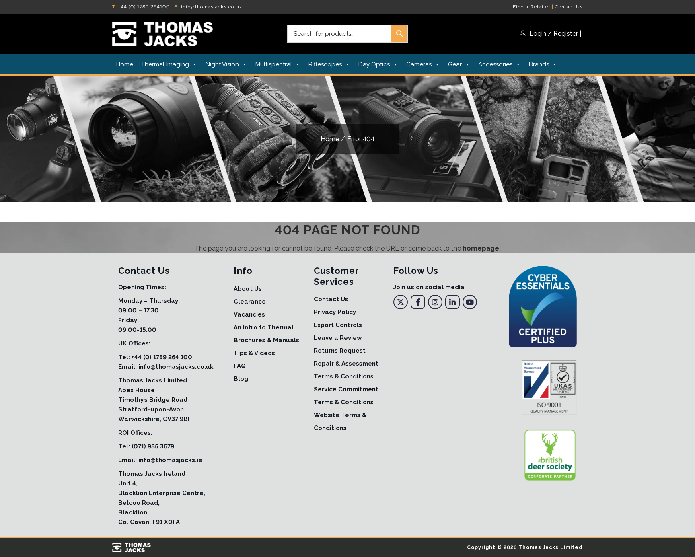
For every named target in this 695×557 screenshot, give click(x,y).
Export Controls (338, 325)
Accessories (495, 64)
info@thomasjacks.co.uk (212, 7)
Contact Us (569, 7)
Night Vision (222, 64)
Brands (539, 64)
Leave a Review (338, 337)
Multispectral (273, 64)
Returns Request (340, 350)
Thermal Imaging (165, 64)
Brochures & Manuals (266, 340)
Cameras (419, 64)
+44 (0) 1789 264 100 (162, 357)
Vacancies (249, 314)
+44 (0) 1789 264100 (144, 7)
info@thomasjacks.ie (170, 460)
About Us (248, 288)
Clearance (250, 301)
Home (124, 64)
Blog (241, 378)
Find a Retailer (531, 7)
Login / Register (553, 33)
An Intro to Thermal (264, 327)
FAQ (240, 366)
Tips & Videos (254, 353)
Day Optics (374, 64)
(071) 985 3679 (153, 446)
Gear (455, 64)
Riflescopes (325, 64)
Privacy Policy (335, 312)
